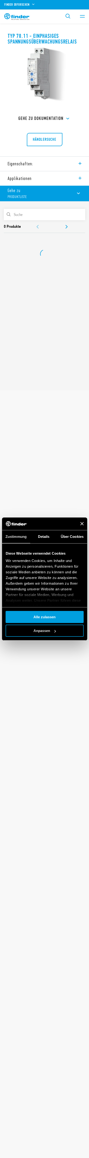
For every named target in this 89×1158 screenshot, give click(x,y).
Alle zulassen (44, 617)
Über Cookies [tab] (72, 537)
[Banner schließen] (82, 523)
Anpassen (41, 631)
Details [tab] (44, 537)
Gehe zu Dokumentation (40, 118)
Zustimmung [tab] (16, 537)
